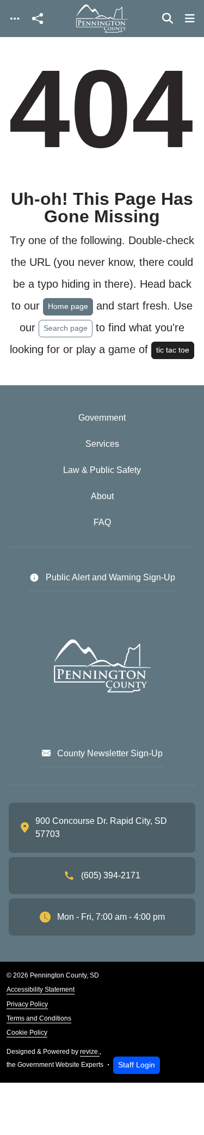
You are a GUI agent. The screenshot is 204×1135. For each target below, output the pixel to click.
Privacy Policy (27, 1004)
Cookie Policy (27, 1032)
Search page (66, 328)
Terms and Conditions (39, 1018)
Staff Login (136, 1064)
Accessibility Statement (41, 989)
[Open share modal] (37, 18)
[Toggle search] (167, 18)
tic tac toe (172, 349)
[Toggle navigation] (14, 18)
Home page (68, 306)
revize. (90, 1051)
